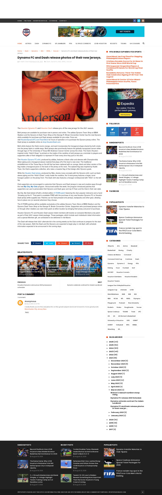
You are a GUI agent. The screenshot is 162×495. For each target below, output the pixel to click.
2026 (111, 342)
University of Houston (115, 320)
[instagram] (142, 20)
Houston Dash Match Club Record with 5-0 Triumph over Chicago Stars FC (87, 269)
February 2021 (117, 412)
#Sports (111, 246)
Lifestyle (123, 290)
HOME (20, 21)
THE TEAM (27, 21)
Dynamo (35, 51)
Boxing (121, 250)
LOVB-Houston (100, 44)
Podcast (122, 303)
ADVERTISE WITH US (40, 21)
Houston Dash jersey (33, 173)
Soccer (55, 51)
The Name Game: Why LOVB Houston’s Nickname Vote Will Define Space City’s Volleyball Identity (130, 164)
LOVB (132, 290)
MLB (129, 294)
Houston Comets (123, 272)
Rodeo (119, 307)
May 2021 (115, 383)
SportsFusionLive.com (117, 492)
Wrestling (111, 329)
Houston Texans (114, 281)
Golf (133, 268)
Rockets (113, 44)
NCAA (116, 299)
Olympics (136, 299)
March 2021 (116, 390)
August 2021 (116, 373)
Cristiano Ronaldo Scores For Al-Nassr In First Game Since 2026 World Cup (124, 62)
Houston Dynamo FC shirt (30, 159)
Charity (129, 250)
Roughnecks (129, 307)
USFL (128, 320)
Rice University (133, 303)
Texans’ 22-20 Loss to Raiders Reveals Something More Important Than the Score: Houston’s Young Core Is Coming (87, 478)
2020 (111, 420)
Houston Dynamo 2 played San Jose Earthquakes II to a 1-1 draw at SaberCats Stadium (59, 268)
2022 (111, 355)
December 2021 (118, 361)
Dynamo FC (46, 44)
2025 (111, 345)
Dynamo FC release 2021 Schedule (126, 398)
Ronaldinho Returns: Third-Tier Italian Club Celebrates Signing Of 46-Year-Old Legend (124, 75)
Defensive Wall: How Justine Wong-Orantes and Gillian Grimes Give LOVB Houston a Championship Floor (87, 464)
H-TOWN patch (59, 193)
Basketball (111, 250)
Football (126, 268)
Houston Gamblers (115, 277)
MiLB (123, 294)
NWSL (48, 51)
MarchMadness (113, 294)
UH (114, 316)
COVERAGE (53, 21)
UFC (139, 312)
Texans (123, 44)
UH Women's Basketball (127, 316)
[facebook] (134, 20)
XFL (119, 329)
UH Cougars (135, 44)
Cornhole (128, 259)
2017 (111, 429)
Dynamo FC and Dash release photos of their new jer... (127, 407)
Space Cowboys (113, 312)
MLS (42, 51)
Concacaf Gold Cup (115, 259)
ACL (118, 246)
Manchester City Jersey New (35, 309)
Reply (27, 312)
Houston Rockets (131, 277)
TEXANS (125, 312)
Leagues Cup (112, 290)
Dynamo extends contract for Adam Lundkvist (127, 402)
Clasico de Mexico (114, 255)
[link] (29, 128)
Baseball (134, 246)
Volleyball (119, 325)
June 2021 (115, 380)
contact (63, 21)
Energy (130, 263)
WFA (127, 325)
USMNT (135, 320)
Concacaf (127, 255)
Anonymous (30, 301)
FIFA (70, 44)
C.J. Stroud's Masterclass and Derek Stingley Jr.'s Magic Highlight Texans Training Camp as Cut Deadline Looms (131, 178)
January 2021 (117, 415)
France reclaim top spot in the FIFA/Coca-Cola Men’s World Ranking (130, 230)
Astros (28, 44)
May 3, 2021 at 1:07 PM (32, 304)
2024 (111, 348)
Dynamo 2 (121, 263)
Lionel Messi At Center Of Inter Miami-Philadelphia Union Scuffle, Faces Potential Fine (123, 81)
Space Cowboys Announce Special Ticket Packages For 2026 (131, 220)
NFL (122, 299)
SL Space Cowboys (83, 44)
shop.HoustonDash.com (52, 142)
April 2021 (115, 386)
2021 (111, 358)
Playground (112, 303)
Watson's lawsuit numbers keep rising (125, 394)
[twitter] (138, 20)
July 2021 (115, 377)
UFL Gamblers (60, 44)
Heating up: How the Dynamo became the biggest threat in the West (30, 269)
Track (133, 312)
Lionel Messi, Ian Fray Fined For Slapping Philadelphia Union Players (124, 57)
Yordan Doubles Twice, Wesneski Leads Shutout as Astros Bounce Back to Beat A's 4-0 (85, 451)
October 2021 (117, 367)
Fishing (110, 268)
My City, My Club (30, 186)
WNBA (134, 325)
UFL (109, 316)
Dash (37, 44)
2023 (111, 351)
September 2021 (118, 370)
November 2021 (118, 364)
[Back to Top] (142, 492)
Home (20, 44)
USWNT (110, 325)
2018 (111, 426)
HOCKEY (110, 272)
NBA (109, 299)
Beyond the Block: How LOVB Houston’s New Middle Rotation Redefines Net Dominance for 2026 (131, 150)
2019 (111, 423)
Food (118, 268)
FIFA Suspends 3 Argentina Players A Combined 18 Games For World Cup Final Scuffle (124, 68)
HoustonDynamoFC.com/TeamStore (34, 139)
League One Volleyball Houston (119, 285)
